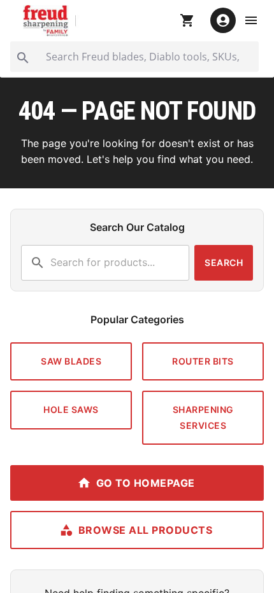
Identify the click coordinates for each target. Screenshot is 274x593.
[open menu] (251, 20)
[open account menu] (223, 20)
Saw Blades (71, 361)
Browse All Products (145, 530)
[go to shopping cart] (187, 20)
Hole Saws (71, 409)
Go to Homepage (145, 483)
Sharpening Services (203, 417)
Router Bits (203, 361)
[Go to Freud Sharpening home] (51, 20)
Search (224, 262)
